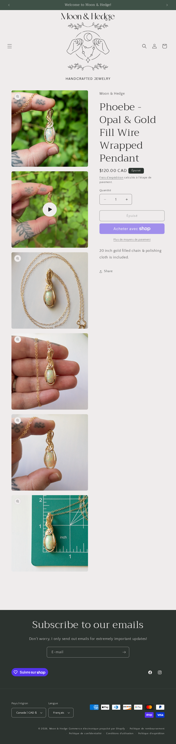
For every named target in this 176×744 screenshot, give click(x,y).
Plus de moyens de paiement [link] (132, 239)
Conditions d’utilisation (120, 733)
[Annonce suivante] (167, 5)
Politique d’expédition (151, 733)
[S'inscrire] (124, 652)
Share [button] (108, 271)
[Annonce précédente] (9, 5)
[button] (10, 46)
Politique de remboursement (147, 728)
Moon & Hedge (59, 728)
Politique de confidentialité (85, 733)
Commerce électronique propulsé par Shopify (97, 728)
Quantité (105, 190)
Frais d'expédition (111, 177)
